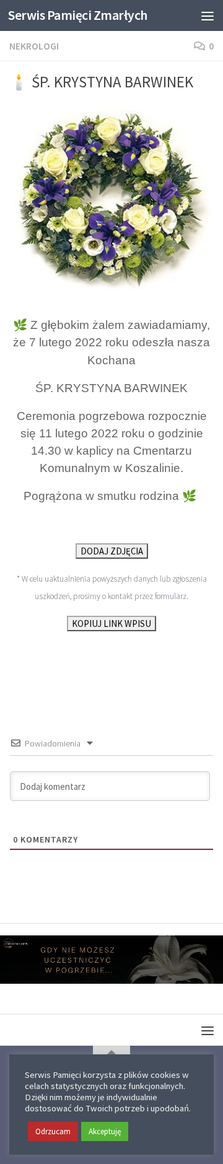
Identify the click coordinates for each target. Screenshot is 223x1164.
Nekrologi (34, 46)
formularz (170, 596)
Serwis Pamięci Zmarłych (77, 15)
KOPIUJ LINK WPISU (111, 623)
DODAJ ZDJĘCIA (112, 551)
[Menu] (207, 15)
